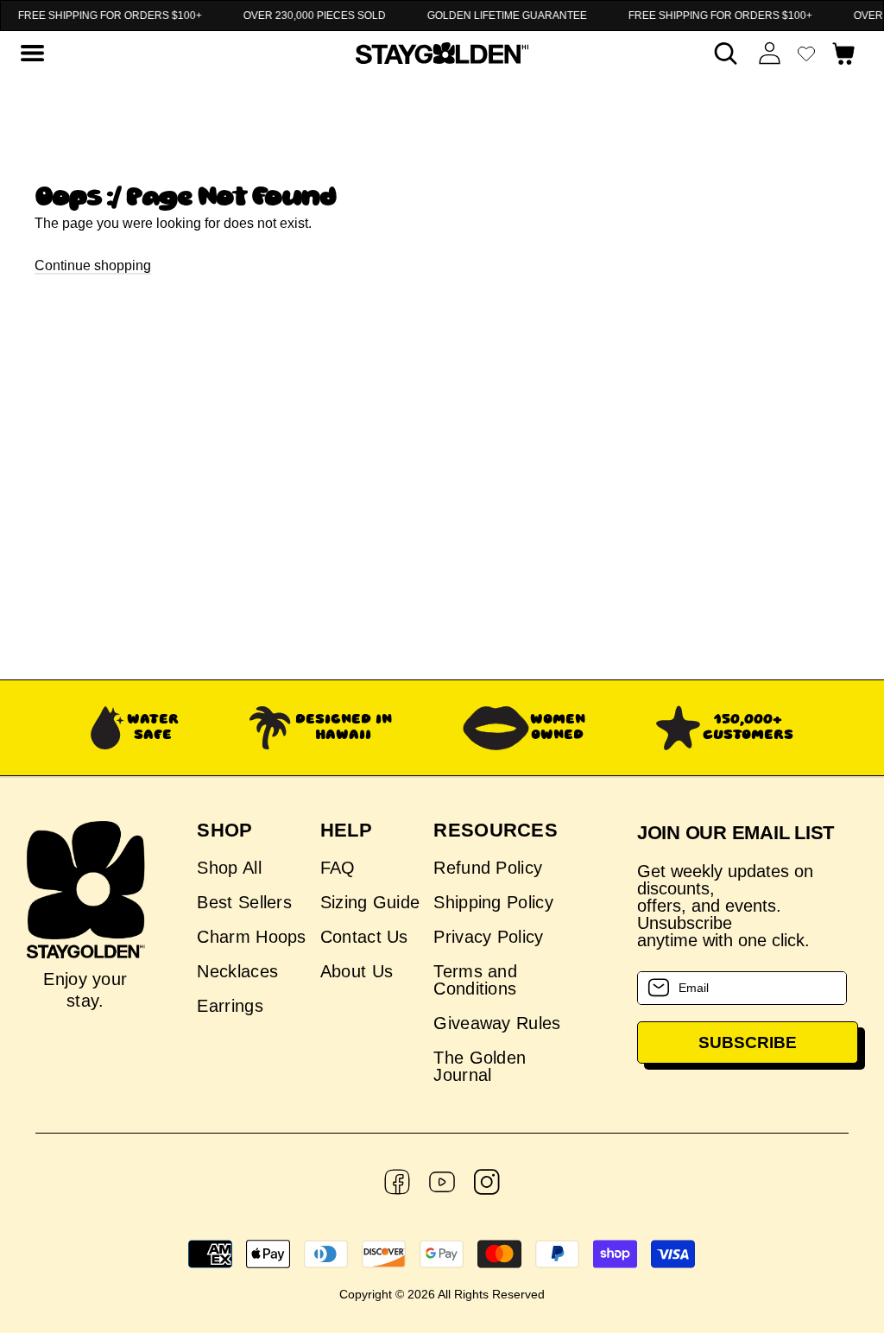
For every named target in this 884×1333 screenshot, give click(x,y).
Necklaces (237, 971)
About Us (356, 971)
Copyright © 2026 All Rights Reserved (442, 1294)
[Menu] (32, 53)
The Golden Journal (479, 1066)
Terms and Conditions (475, 980)
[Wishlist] (806, 53)
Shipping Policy (493, 902)
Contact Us (364, 936)
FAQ (338, 868)
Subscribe (747, 1042)
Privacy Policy (488, 936)
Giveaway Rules (496, 1023)
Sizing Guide (370, 902)
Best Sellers (244, 902)
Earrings (229, 1005)
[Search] (726, 53)
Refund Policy (487, 868)
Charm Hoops (251, 936)
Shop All (229, 868)
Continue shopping (93, 265)
